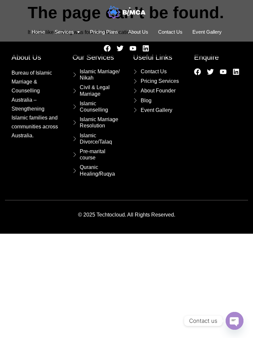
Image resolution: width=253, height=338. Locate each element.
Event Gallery (207, 32)
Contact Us (170, 32)
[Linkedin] (145, 48)
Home (38, 32)
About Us (138, 32)
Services (64, 32)
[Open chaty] (234, 321)
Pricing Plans (104, 32)
